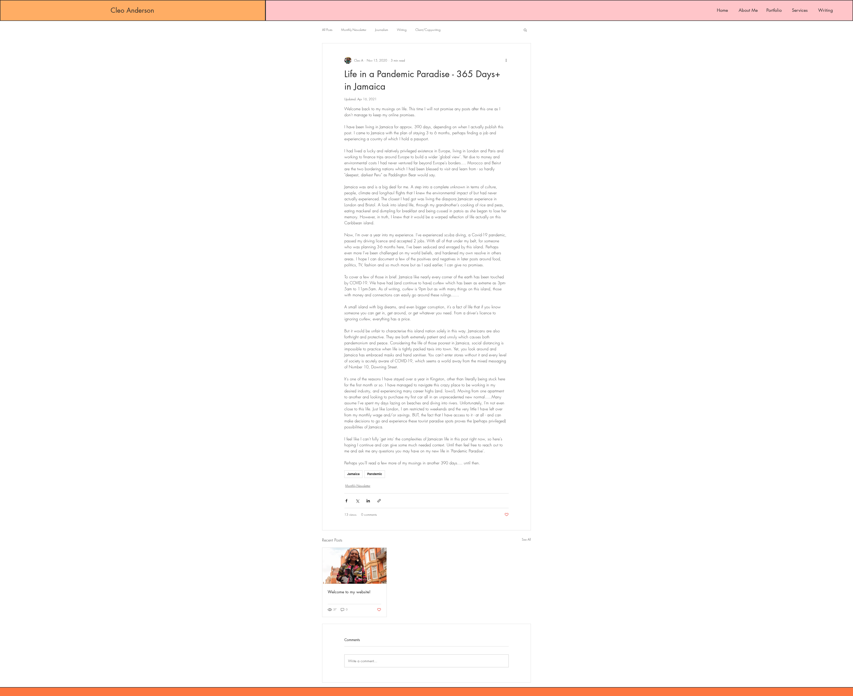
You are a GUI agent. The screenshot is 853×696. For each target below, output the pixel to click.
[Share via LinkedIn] (368, 501)
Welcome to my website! (349, 591)
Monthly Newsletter (353, 30)
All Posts (327, 30)
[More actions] (506, 60)
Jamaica (353, 474)
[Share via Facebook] (346, 501)
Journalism (381, 30)
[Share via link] (379, 501)
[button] (525, 30)
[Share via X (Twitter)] (357, 501)
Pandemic (374, 474)
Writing (402, 30)
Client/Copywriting (427, 30)
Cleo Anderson (132, 10)
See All (526, 539)
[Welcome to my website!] (354, 566)
